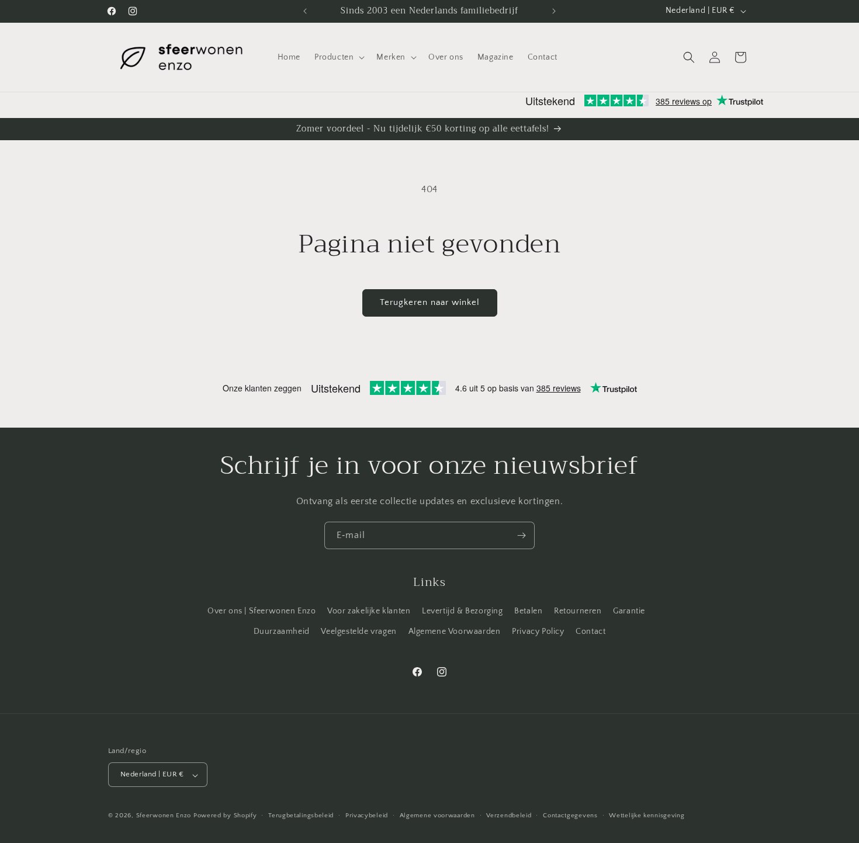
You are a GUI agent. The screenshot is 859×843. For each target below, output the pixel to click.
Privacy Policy (538, 631)
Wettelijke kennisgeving (646, 815)
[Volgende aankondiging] (554, 11)
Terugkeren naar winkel (430, 302)
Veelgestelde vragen (358, 631)
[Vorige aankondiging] (305, 11)
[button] (338, 57)
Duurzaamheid (282, 631)
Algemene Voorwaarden (454, 631)
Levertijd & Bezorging (462, 611)
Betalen (528, 611)
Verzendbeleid (508, 815)
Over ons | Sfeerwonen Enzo (261, 611)
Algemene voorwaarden (437, 815)
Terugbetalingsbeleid (301, 815)
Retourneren (578, 611)
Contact (590, 631)
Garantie (629, 611)
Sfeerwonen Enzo (164, 816)
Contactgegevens (570, 815)
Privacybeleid (366, 815)
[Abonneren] (521, 535)
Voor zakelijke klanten (368, 611)
